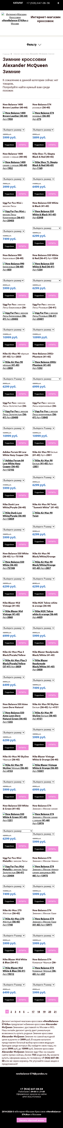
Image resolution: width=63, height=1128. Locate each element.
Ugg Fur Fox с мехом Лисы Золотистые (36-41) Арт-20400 (15, 405)
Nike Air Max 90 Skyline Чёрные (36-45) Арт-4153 (16, 759)
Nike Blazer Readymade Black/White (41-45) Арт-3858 (45, 654)
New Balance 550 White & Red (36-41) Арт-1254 (45, 257)
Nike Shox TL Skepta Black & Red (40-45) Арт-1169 (43, 156)
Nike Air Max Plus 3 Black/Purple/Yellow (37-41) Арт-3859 (14, 654)
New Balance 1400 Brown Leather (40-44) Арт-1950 (15, 107)
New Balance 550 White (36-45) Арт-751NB (16, 555)
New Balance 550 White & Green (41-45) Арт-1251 (16, 808)
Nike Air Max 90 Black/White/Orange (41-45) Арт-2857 (43, 556)
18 (38, 1011)
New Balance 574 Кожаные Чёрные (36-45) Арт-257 (44, 962)
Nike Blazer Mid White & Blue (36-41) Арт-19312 (15, 962)
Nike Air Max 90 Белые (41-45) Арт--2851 (45, 453)
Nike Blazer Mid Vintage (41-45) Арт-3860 (11, 605)
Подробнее (9, 144)
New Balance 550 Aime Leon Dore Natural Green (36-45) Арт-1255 (15, 707)
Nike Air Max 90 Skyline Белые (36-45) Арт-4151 (45, 706)
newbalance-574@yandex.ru (31, 1073)
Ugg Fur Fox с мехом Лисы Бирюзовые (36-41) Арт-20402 (14, 307)
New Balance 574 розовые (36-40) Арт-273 (41, 107)
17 (33, 1011)
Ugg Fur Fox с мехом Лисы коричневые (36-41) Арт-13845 (44, 405)
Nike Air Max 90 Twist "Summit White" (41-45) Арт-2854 (45, 507)
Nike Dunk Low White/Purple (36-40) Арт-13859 (14, 507)
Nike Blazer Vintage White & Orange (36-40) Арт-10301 (45, 759)
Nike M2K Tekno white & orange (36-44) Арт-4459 (44, 605)
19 (44, 1011)
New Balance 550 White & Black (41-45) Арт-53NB (45, 205)
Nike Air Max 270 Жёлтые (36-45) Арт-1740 (12, 913)
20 (49, 1011)
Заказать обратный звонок (31, 1120)
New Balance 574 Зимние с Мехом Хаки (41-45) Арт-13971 (44, 913)
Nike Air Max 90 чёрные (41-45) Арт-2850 (16, 355)
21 (55, 1011)
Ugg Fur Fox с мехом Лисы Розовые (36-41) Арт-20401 (44, 307)
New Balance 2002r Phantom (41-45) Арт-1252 (43, 356)
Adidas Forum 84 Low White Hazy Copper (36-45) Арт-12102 (16, 454)
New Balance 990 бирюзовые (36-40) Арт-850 (13, 258)
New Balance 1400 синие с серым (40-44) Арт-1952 (15, 156)
